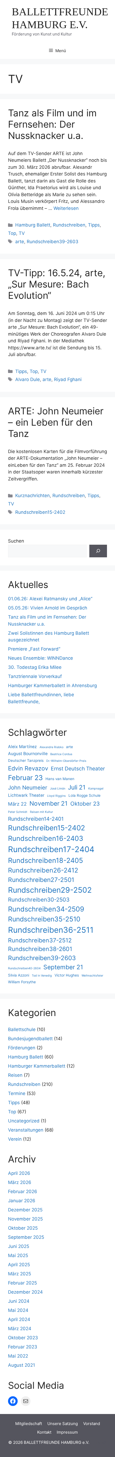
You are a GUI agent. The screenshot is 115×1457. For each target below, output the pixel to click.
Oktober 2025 (23, 1228)
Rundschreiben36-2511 (51, 930)
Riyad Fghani (68, 379)
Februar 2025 (22, 1283)
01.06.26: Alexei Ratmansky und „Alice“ (50, 598)
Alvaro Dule (27, 379)
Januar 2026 (21, 1200)
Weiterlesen (66, 208)
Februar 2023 (22, 1347)
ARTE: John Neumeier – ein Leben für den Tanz (55, 422)
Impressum (67, 1432)
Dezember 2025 (25, 1209)
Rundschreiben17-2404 (51, 849)
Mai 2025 (18, 1255)
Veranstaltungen (25, 1130)
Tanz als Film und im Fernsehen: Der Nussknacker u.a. (52, 124)
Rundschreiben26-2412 (43, 870)
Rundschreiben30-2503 (39, 899)
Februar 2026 (22, 1191)
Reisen (15, 1075)
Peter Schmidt (17, 812)
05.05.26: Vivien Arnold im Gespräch (47, 608)
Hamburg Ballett (32, 225)
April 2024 (19, 1319)
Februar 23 (25, 777)
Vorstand (91, 1423)
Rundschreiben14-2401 (36, 819)
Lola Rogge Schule (84, 795)
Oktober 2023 (23, 1337)
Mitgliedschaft (28, 1423)
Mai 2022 (18, 1356)
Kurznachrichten (32, 495)
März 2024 (19, 1328)
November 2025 (25, 1219)
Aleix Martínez (22, 746)
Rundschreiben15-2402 (40, 512)
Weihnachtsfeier (92, 975)
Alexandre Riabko (51, 747)
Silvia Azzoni (18, 975)
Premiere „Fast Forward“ (34, 649)
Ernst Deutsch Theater (78, 768)
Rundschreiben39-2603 (52, 241)
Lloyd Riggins (56, 796)
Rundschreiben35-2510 (44, 919)
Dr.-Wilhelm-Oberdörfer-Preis (66, 761)
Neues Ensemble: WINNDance (40, 658)
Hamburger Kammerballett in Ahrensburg (52, 685)
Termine (16, 1093)
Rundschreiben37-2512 (40, 940)
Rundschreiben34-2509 (46, 909)
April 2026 (19, 1173)
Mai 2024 (18, 1310)
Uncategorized (24, 1121)
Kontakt (44, 1432)
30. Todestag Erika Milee (35, 667)
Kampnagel (95, 788)
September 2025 (26, 1237)
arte (19, 241)
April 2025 (19, 1264)
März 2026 (19, 1182)
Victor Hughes (67, 975)
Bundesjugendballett (30, 1038)
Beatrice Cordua (61, 754)
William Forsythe (22, 982)
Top (12, 233)
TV (22, 233)
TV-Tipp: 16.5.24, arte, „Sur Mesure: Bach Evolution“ (56, 284)
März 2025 (19, 1273)
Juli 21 (77, 787)
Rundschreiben (69, 225)
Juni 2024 (18, 1301)
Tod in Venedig (42, 975)
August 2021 (21, 1365)
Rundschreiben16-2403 (45, 838)
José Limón (57, 788)
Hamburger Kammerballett (36, 1066)
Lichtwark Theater (26, 795)
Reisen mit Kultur (41, 812)
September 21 (63, 967)
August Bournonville (28, 753)
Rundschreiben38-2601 (40, 948)
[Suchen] (98, 551)
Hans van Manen (59, 779)
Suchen (16, 541)
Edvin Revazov (28, 768)
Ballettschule (22, 1029)
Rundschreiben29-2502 (50, 890)
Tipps (94, 225)
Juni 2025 (18, 1246)
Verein (15, 1139)
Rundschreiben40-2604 (24, 968)
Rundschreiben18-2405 (45, 860)
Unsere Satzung (62, 1423)
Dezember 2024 (25, 1292)
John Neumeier (27, 787)
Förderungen (21, 1047)
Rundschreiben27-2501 (41, 880)
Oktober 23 (85, 803)
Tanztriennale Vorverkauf (35, 676)
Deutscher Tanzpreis (26, 760)
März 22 (17, 804)
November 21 (48, 803)
